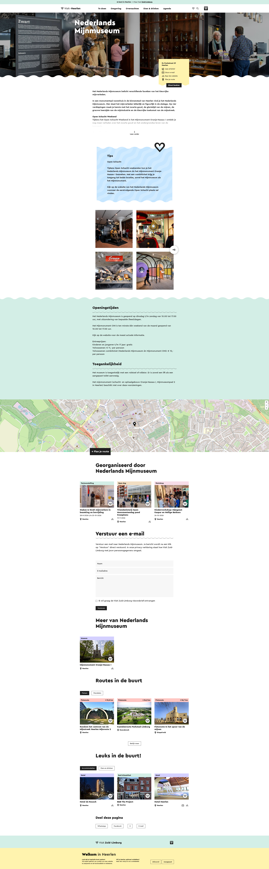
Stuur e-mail (170, 72)
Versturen (101, 608)
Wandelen (97, 693)
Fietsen (84, 693)
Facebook (118, 826)
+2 (174, 250)
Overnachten (132, 9)
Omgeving (116, 9)
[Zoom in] (266, 402)
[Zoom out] (266, 405)
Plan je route (170, 79)
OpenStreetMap (256, 451)
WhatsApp (102, 826)
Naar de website (171, 76)
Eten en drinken (107, 768)
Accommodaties (88, 768)
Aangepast (168, 862)
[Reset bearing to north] (266, 408)
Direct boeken (174, 85)
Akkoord (155, 862)
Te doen (102, 9)
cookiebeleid (135, 861)
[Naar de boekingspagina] (183, 805)
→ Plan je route (100, 451)
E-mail (141, 826)
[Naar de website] (112, 519)
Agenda (167, 9)
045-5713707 (170, 69)
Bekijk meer (134, 743)
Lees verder (134, 134)
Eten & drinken (151, 9)
